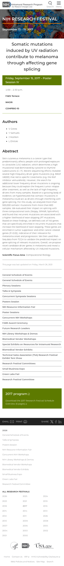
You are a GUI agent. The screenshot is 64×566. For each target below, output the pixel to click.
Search (50, 561)
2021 (25, 501)
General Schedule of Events (17, 275)
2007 (4, 525)
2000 (25, 535)
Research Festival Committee (18, 379)
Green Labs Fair (10, 374)
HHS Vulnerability (45, 556)
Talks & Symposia (11, 291)
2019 (45, 501)
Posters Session (10, 301)
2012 (4, 516)
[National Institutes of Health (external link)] (26, 545)
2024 (45, 496)
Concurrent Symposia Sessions (19, 296)
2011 (25, 516)
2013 (45, 511)
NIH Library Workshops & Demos (20, 333)
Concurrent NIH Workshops (17, 317)
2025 (25, 496)
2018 (4, 506)
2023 (4, 501)
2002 (45, 530)
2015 (4, 511)
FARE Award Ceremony (15, 323)
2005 (45, 525)
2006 (25, 525)
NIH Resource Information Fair (18, 307)
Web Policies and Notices (23, 561)
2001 (4, 535)
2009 (25, 521)
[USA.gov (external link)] (43, 545)
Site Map (40, 561)
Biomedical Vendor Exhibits (17, 349)
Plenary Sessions (11, 285)
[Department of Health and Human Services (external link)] (14, 545)
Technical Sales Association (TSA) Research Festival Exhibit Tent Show (30, 356)
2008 (45, 521)
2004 (4, 530)
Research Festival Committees (18, 363)
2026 (4, 430)
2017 (18, 394)
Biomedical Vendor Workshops (19, 339)
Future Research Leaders (16, 328)
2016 (45, 506)
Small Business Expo (13, 368)
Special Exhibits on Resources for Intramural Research (31, 344)
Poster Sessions (10, 312)
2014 (25, 511)
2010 (4, 521)
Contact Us (17, 556)
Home (7, 556)
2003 (25, 530)
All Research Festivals (15, 491)
